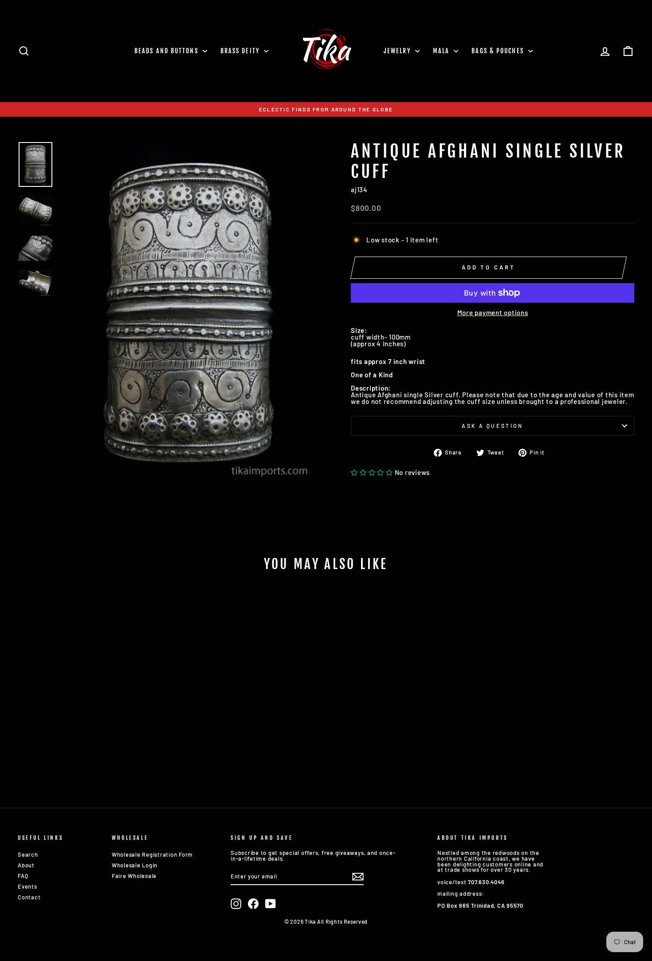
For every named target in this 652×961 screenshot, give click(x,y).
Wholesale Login (134, 865)
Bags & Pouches (498, 51)
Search (28, 854)
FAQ (23, 875)
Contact (29, 897)
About (26, 865)
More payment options (492, 312)
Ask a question (492, 426)
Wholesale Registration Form (152, 854)
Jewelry (398, 51)
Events (27, 886)
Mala (442, 51)
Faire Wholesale (134, 875)
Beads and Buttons (167, 51)
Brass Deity (241, 51)
